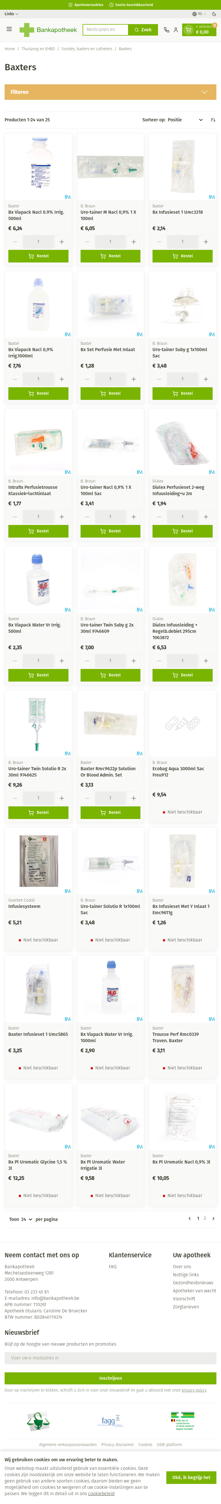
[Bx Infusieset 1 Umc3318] (182, 166)
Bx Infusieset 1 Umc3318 (178, 212)
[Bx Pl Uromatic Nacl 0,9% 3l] (182, 1116)
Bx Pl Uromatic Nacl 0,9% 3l (181, 1162)
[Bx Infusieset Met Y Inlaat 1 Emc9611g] (182, 861)
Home (10, 49)
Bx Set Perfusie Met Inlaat (108, 349)
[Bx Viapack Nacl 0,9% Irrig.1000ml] (38, 304)
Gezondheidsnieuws (193, 1283)
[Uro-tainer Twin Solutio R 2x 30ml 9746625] (38, 723)
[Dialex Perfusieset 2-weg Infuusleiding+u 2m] (182, 441)
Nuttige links (186, 1275)
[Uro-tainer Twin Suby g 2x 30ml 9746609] (110, 579)
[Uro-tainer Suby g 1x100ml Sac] (182, 304)
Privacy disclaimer (117, 1445)
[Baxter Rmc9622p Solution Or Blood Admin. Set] (110, 723)
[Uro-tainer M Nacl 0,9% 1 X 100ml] (110, 166)
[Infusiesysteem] (38, 861)
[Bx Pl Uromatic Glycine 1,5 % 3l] (38, 1116)
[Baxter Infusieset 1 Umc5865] (38, 989)
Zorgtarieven (186, 1307)
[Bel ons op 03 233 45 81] (166, 30)
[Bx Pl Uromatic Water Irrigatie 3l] (110, 1116)
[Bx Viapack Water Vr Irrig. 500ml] (38, 579)
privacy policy (194, 1390)
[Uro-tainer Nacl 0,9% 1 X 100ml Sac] (110, 441)
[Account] (176, 30)
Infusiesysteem (24, 906)
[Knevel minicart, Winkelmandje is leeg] (188, 30)
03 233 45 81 (36, 1292)
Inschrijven (110, 1378)
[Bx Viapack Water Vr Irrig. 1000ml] (110, 989)
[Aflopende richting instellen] (212, 120)
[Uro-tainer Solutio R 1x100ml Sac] (110, 861)
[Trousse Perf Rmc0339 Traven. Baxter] (182, 989)
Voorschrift (184, 1299)
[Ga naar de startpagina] (48, 30)
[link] (191, 1218)
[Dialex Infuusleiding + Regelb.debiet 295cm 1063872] (182, 579)
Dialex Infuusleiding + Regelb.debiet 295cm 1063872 (175, 631)
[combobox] (106, 30)
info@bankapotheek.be (55, 1298)
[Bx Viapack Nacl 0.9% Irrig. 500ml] (38, 166)
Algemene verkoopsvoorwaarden (68, 1445)
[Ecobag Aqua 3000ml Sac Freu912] (182, 723)
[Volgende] (212, 1218)
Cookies (145, 1445)
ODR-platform (169, 1445)
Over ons (182, 1267)
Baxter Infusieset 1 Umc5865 (38, 1034)
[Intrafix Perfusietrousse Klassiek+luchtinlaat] (38, 441)
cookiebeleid (101, 1494)
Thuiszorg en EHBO (38, 49)
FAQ (113, 1267)
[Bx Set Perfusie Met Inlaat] (110, 304)
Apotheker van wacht (194, 1291)
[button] (110, 92)
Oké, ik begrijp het (191, 1477)
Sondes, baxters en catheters (87, 49)
